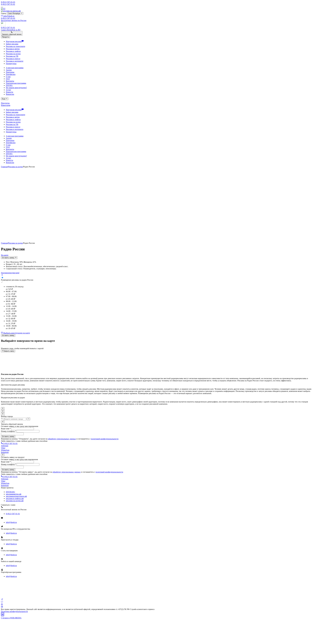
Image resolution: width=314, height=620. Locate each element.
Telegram (4, 446)
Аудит (8, 90)
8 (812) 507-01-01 (8, 2)
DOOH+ (9, 85)
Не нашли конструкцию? (16, 88)
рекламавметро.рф (13, 494)
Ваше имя (6, 429)
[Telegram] (2, 600)
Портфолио (10, 74)
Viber (3, 448)
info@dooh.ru (8, 16)
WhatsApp (5, 450)
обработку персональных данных (62, 439)
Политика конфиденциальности (14, 611)
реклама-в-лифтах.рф (15, 498)
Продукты (5, 103)
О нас (8, 77)
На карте (4, 255)
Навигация (5, 105)
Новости (9, 92)
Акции (9, 70)
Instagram (5, 452)
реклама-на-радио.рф (14, 501)
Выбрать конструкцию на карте (16, 333)
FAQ (8, 79)
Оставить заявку (8, 258)
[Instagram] (2, 607)
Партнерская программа (16, 83)
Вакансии (10, 94)
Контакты (10, 81)
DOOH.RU (10, 492)
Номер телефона (8, 431)
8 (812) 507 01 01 (13, 514)
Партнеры (10, 72)
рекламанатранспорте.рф (16, 496)
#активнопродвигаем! (10, 273)
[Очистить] (28, 419)
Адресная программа (14, 68)
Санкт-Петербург (14, 13)
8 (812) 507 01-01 (8, 4)
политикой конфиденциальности (104, 439)
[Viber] (2, 602)
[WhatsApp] (2, 605)
